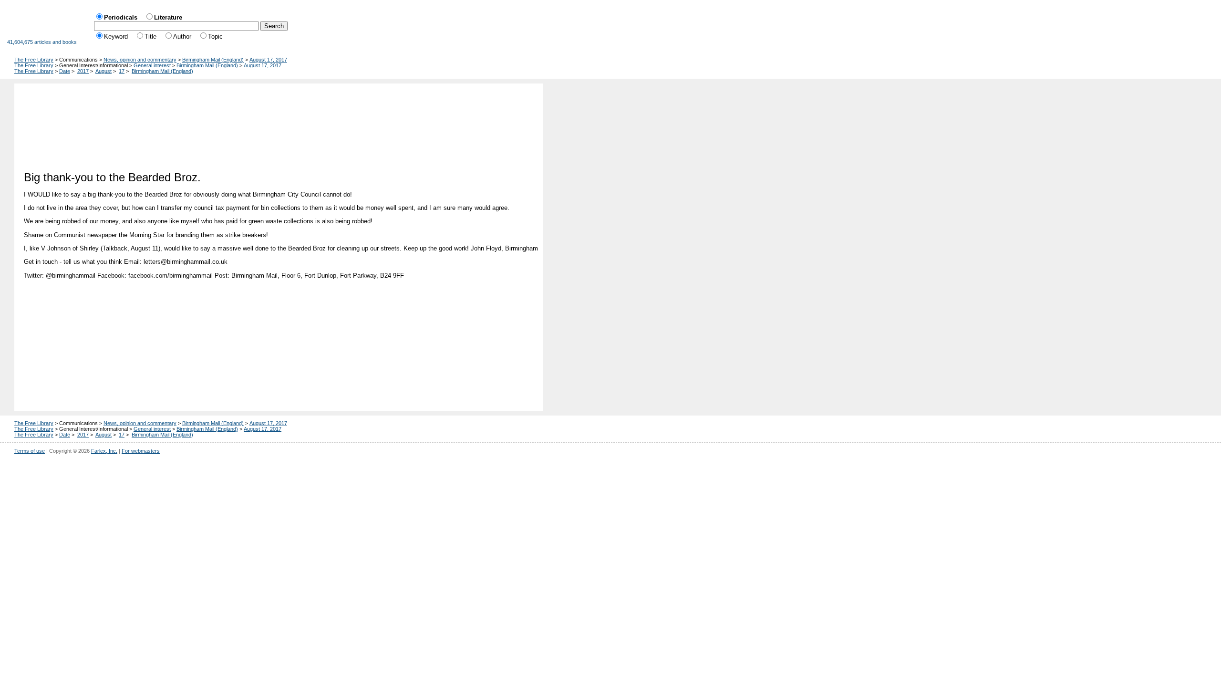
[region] (281, 123)
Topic (215, 36)
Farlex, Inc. (104, 451)
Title (150, 36)
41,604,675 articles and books (42, 42)
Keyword (116, 36)
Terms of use (29, 451)
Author (182, 36)
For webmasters (141, 451)
